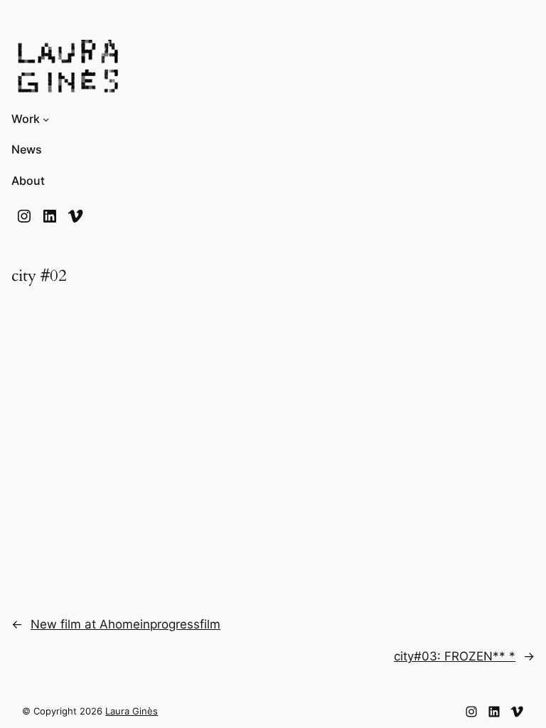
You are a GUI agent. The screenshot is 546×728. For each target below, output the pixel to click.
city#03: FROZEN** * (454, 656)
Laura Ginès (131, 711)
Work (25, 119)
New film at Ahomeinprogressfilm (125, 624)
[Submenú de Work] (46, 119)
